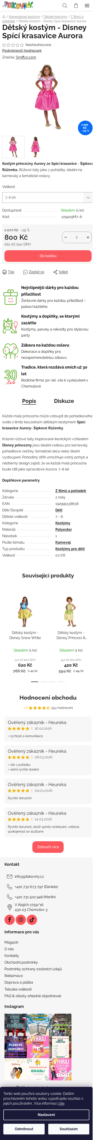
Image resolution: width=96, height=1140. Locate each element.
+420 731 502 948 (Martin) (35, 897)
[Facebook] (9, 920)
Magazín (11, 942)
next (91, 613)
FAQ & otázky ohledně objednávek (32, 996)
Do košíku (48, 256)
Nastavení (46, 1115)
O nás (9, 949)
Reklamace (13, 976)
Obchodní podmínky (21, 962)
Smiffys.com (26, 57)
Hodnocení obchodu (48, 697)
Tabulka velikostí (17, 989)
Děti (58, 510)
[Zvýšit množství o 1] (88, 237)
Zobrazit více (48, 847)
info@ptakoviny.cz (29, 876)
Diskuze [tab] (64, 401)
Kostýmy (62, 523)
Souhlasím (69, 1129)
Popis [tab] (29, 401)
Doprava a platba (18, 982)
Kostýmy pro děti (70, 549)
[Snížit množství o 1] (65, 237)
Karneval (63, 542)
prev (4, 613)
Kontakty (11, 956)
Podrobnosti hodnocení (22, 50)
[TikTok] (32, 920)
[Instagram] (21, 920)
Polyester (63, 529)
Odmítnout (24, 1129)
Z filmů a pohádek (70, 491)
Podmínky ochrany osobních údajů (33, 969)
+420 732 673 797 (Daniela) (36, 887)
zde (61, 1103)
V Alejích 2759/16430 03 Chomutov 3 (31, 907)
